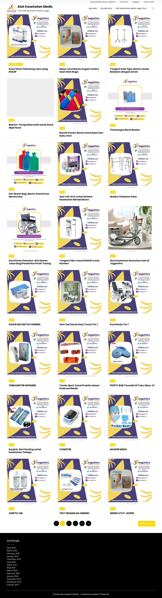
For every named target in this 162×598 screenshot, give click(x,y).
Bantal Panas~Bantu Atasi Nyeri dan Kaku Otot (81, 134)
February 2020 (13, 573)
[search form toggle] (153, 8)
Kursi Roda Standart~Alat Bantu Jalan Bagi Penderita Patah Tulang (30, 262)
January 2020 (13, 576)
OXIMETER (65, 449)
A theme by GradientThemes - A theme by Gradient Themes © (81, 594)
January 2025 (13, 556)
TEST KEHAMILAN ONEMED (74, 513)
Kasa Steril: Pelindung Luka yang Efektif (28, 70)
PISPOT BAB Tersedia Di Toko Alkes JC (132, 385)
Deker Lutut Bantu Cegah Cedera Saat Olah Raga (79, 70)
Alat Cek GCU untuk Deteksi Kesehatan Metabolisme (75, 198)
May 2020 (11, 567)
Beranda (93, 8)
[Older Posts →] (88, 523)
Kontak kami (106, 8)
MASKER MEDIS (118, 449)
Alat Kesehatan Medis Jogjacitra (102, 2)
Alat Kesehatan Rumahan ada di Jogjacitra (129, 262)
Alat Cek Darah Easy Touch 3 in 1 (78, 324)
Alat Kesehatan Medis (35, 7)
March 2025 (12, 550)
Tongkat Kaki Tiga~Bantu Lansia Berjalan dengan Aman (129, 70)
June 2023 (11, 562)
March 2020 (12, 570)
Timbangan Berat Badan (125, 129)
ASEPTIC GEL (16, 513)
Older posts (146, 523)
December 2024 (14, 559)
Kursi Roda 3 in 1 (119, 324)
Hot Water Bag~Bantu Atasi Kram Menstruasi (29, 195)
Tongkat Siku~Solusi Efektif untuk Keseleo (79, 262)
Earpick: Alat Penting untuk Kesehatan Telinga (25, 451)
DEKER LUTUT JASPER (122, 513)
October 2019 (13, 584)
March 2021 (12, 565)
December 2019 (14, 579)
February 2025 (13, 553)
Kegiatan (135, 2)
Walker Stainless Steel (123, 196)
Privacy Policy (149, 2)
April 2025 (11, 547)
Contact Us (124, 2)
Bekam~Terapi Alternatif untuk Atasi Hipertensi (31, 126)
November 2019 (14, 582)
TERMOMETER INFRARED (22, 385)
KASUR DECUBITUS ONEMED (24, 324)
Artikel (11, 64)
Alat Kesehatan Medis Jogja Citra (131, 8)
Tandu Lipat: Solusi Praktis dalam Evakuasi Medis (79, 387)
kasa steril (19, 64)
